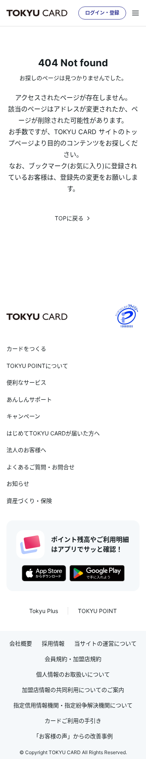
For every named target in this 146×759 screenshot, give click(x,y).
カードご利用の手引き (73, 721)
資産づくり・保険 (29, 500)
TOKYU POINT (97, 610)
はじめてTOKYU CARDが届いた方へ (53, 433)
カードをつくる (26, 348)
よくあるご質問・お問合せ (40, 466)
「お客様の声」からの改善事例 (73, 736)
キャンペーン (23, 416)
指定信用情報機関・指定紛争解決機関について (73, 705)
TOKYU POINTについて (37, 365)
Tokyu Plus (43, 610)
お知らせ (17, 483)
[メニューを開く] (135, 13)
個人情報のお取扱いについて (73, 674)
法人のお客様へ (26, 449)
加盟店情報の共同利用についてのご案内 (73, 690)
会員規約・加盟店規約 (73, 659)
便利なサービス (26, 382)
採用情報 (53, 643)
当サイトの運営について (105, 643)
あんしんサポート (29, 399)
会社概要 (20, 643)
